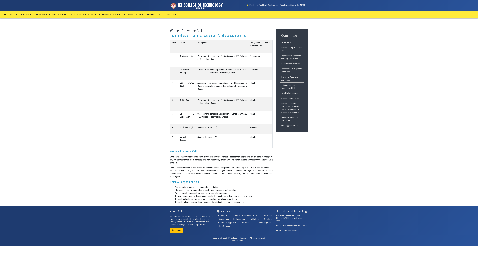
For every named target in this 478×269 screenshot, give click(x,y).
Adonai (244, 241)
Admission (24, 15)
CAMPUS (53, 15)
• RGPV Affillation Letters (246, 215)
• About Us (222, 215)
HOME (4, 15)
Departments (39, 15)
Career (161, 15)
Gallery (131, 15)
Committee (65, 15)
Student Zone (81, 15)
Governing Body (287, 42)
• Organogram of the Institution (231, 219)
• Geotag (268, 215)
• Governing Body (264, 222)
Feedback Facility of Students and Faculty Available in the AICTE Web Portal (270, 5)
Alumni (105, 15)
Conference (150, 15)
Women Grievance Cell (290, 98)
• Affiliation (254, 219)
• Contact (246, 222)
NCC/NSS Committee (289, 93)
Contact (170, 15)
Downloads (118, 15)
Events (94, 15)
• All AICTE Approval (227, 222)
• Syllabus (267, 219)
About (13, 15)
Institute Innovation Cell (290, 64)
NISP (141, 15)
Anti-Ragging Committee (291, 125)
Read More (176, 230)
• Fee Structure (224, 226)
